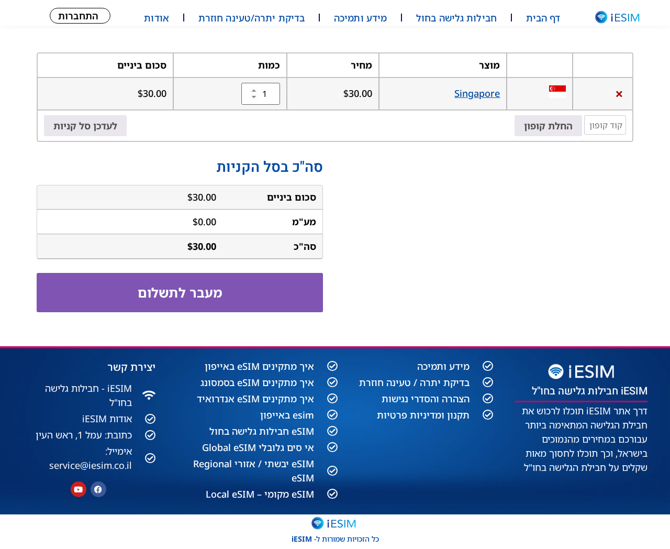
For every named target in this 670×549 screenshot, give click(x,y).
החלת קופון (548, 125)
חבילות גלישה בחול (456, 18)
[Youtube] (78, 489)
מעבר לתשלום (180, 292)
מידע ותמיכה (360, 18)
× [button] (619, 93)
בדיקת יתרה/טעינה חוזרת (251, 18)
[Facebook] (98, 489)
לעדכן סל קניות (85, 125)
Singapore (477, 93)
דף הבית (543, 18)
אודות (156, 18)
